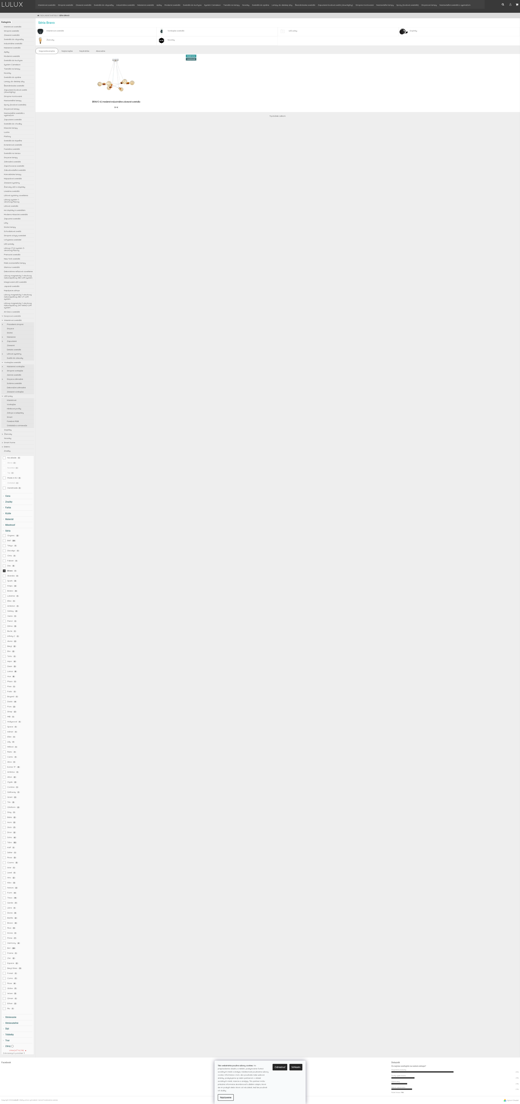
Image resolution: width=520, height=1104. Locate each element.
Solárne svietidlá (14, 383)
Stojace (10, 328)
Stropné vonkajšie (14, 370)
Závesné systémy (12, 183)
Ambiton (12, 606)
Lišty (6, 223)
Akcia (11, 463)
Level (11, 872)
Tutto (11, 656)
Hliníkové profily (13, 408)
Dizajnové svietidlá (12, 316)
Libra (11, 908)
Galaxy (12, 611)
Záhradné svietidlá (12, 161)
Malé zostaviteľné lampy (15, 263)
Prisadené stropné (14, 324)
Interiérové (11, 400)
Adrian (11, 731)
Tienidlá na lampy (12, 69)
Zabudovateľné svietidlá (15, 170)
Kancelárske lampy (12, 174)
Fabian (12, 560)
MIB (10, 716)
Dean (11, 666)
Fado (11, 691)
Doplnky (8, 430)
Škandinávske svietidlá (14, 85)
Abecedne (100, 51)
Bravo (11, 570)
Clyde (11, 782)
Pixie (10, 686)
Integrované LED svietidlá (15, 282)
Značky (7, 451)
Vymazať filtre (16, 1050)
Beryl (11, 646)
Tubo (11, 842)
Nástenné (10, 337)
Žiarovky (8, 434)
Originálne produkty (398, 1070)
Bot (11, 948)
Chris (11, 555)
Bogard (12, 696)
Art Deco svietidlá (12, 312)
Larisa (11, 671)
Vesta (11, 616)
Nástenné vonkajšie (15, 366)
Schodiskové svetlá (12, 231)
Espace (12, 963)
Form (11, 892)
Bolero (11, 591)
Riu (10, 1008)
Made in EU (13, 478)
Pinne (11, 938)
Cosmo (12, 862)
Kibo (11, 882)
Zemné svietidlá (13, 375)
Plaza (11, 681)
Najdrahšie (84, 51)
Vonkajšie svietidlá (12, 362)
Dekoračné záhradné (16, 387)
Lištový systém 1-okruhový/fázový (11, 200)
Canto (11, 757)
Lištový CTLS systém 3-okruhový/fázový (14, 249)
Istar (10, 867)
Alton (11, 777)
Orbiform (13, 807)
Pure (11, 706)
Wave (11, 993)
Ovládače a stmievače (16, 425)
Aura (11, 822)
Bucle (11, 631)
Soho (11, 837)
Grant (11, 797)
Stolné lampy (10, 227)
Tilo (10, 802)
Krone (11, 933)
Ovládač (12, 483)
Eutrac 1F (13, 767)
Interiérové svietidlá (12, 26)
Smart (9, 417)
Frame (11, 953)
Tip (10, 473)
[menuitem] (47, 6)
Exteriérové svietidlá (13, 145)
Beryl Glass (14, 968)
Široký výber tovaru (398, 1075)
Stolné (9, 333)
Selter (11, 852)
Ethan (11, 1003)
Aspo (11, 661)
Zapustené (11, 341)
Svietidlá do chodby (13, 124)
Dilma (11, 626)
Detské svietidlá (13, 349)
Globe (11, 988)
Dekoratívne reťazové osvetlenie (18, 271)
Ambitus (12, 772)
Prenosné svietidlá (12, 254)
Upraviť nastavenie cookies (48, 1100)
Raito (11, 752)
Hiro (10, 877)
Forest (11, 973)
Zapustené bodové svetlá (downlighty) (15, 91)
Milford (11, 747)
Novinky (7, 73)
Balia (11, 817)
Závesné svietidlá (11, 35)
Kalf (10, 847)
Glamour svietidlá (12, 267)
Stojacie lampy (11, 157)
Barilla (11, 918)
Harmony (13, 943)
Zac (10, 958)
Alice (11, 762)
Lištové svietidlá (11, 206)
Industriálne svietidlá (13, 43)
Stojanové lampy (11, 109)
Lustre (6, 132)
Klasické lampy (11, 128)
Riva (10, 928)
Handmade (13, 488)
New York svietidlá (12, 259)
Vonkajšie (11, 404)
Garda (11, 903)
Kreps (11, 586)
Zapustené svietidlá (12, 119)
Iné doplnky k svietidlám (14, 210)
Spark (11, 581)
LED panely (9, 244)
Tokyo (11, 545)
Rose (11, 983)
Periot (11, 621)
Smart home (9, 442)
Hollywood (13, 721)
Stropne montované (13, 96)
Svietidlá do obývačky (14, 39)
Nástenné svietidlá (12, 48)
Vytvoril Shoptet (513, 1100)
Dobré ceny (395, 1081)
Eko (10, 651)
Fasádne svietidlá (12, 149)
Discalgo (12, 550)
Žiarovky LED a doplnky (14, 187)
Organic (12, 535)
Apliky (6, 52)
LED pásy (8, 396)
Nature (12, 887)
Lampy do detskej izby (14, 81)
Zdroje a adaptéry (15, 413)
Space (11, 726)
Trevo (11, 897)
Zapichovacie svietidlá (14, 166)
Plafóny (7, 136)
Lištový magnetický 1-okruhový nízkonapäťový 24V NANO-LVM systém (18, 305)
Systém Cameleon (12, 64)
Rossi (11, 857)
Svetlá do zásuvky (14, 358)
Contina (12, 787)
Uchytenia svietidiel (12, 240)
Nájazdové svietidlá (13, 178)
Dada (11, 701)
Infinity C (12, 636)
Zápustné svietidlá (12, 218)
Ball (11, 540)
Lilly (10, 742)
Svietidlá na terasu (12, 153)
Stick (11, 827)
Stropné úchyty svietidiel (15, 235)
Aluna (11, 641)
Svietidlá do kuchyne (13, 60)
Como (11, 978)
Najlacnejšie (67, 51)
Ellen (10, 737)
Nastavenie (225, 1097)
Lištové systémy (13, 354)
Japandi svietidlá (11, 286)
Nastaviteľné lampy (12, 100)
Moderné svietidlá (12, 56)
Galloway (13, 792)
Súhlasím (295, 1067)
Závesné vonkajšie (15, 392)
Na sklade (13, 457)
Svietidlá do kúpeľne (13, 140)
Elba (10, 601)
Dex (10, 565)
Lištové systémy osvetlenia (16, 195)
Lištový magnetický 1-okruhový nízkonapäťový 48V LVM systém (18, 276)
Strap (11, 711)
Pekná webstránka (398, 1087)
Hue (10, 676)
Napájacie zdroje (12, 290)
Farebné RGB (12, 421)
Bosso (11, 923)
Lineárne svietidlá (11, 191)
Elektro (7, 446)
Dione (11, 913)
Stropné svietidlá (11, 31)
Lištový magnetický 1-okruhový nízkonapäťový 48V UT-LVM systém (18, 296)
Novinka (12, 468)
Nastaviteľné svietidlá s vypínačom (14, 114)
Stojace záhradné (14, 379)
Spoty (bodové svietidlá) (15, 104)
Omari (11, 998)
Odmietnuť (280, 1067)
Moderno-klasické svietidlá (16, 214)
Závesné (10, 345)
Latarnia (12, 596)
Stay (10, 812)
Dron (11, 832)
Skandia (12, 576)
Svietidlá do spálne (12, 77)
